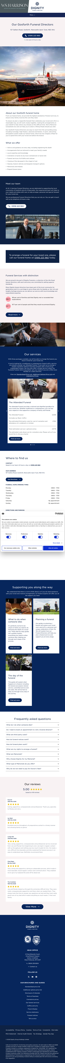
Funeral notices (32, 1015)
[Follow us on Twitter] (29, 977)
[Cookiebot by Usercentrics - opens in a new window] (56, 514)
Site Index (54, 1030)
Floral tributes (32, 1009)
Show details (56, 543)
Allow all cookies (53, 548)
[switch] (24, 537)
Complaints (46, 1030)
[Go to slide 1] (30, 444)
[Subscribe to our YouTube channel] (32, 977)
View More (31, 907)
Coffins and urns (32, 1006)
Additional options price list (32, 990)
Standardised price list (32, 986)
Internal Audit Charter (24, 1034)
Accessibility (10, 1030)
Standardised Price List (24, 374)
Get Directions (12, 479)
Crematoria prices (33, 999)
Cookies (29, 1030)
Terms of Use (37, 1030)
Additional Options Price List (42, 374)
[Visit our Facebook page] (36, 977)
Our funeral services (32, 1002)
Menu (32, 15)
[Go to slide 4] (34, 444)
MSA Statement (11, 1034)
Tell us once (32, 1018)
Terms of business (32, 996)
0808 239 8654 (33, 963)
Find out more (15, 439)
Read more (13, 315)
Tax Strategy (37, 1034)
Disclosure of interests (32, 993)
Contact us (33, 966)
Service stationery (32, 1012)
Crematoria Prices (32, 376)
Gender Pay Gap (48, 1034)
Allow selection (32, 548)
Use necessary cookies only (12, 548)
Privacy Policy (20, 1030)
